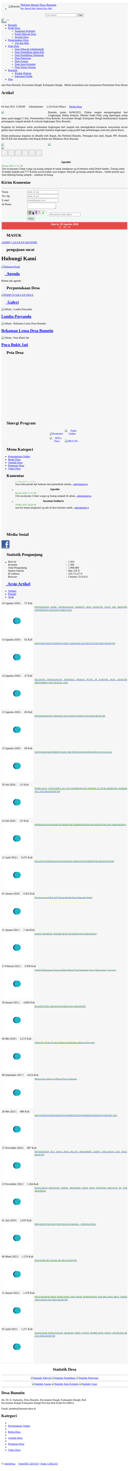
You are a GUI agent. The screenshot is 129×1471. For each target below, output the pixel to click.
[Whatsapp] (39, 153)
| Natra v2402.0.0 (48, 1463)
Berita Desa (75, 106)
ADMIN (6, 242)
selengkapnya (84, 487)
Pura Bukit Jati (14, 345)
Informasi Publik (23, 76)
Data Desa (13, 46)
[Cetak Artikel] (32, 153)
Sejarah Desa (22, 37)
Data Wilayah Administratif (29, 49)
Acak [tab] (11, 597)
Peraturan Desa (16, 465)
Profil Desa (14, 28)
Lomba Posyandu (16, 316)
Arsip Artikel (18, 584)
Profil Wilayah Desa (25, 34)
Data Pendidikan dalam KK (29, 52)
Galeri (12, 302)
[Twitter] (11, 153)
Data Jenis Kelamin (25, 64)
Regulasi (12, 70)
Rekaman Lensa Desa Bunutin (27, 330)
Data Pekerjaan (23, 58)
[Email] (18, 153)
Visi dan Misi (22, 43)
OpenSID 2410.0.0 (28, 1463)
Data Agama (21, 61)
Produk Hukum (23, 73)
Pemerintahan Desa (18, 40)
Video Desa (14, 468)
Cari (80, 15)
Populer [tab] (12, 594)
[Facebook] (4, 153)
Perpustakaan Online (19, 456)
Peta (10, 79)
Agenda (12, 273)
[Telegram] (25, 153)
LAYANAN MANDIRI (24, 242)
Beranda (12, 25)
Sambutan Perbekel (25, 31)
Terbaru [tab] (12, 591)
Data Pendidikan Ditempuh (29, 55)
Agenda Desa (15, 462)
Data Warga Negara (25, 67)
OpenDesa (9, 1463)
